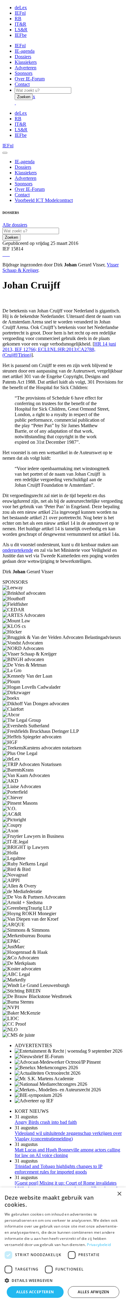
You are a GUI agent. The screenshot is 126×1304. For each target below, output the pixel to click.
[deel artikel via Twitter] (6, 254)
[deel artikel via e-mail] (4, 254)
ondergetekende (17, 550)
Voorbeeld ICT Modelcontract (44, 200)
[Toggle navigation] (4, 153)
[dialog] (63, 1245)
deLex (21, 7)
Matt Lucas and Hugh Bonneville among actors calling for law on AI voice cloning (67, 1152)
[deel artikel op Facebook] (5, 254)
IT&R (20, 24)
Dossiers (23, 56)
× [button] (119, 1194)
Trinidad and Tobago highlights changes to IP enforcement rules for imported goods (58, 1169)
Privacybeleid (99, 1244)
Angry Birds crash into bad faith (46, 1122)
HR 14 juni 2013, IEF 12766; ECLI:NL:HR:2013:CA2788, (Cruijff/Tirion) (59, 349)
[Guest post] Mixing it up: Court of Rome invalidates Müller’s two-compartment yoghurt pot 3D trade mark (67, 1185)
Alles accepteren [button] (35, 1291)
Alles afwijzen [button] (93, 1291)
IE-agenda (25, 51)
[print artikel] (3, 254)
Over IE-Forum (30, 78)
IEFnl (20, 13)
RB (18, 18)
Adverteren (25, 67)
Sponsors (23, 73)
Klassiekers (26, 62)
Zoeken (23, 97)
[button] (63, 1280)
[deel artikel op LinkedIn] (8, 254)
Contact (22, 84)
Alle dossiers (14, 224)
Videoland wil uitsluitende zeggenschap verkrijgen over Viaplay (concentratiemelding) (68, 1136)
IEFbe (21, 35)
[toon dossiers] (9, 254)
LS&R (21, 29)
